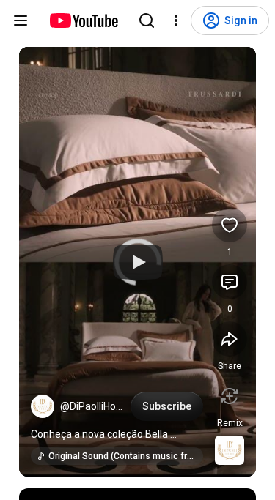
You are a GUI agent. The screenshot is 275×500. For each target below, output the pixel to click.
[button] (42, 406)
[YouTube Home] (83, 20)
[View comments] (229, 281)
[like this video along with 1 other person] (229, 224)
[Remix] (229, 396)
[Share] (229, 339)
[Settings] (176, 20)
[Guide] (20, 20)
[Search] (146, 20)
